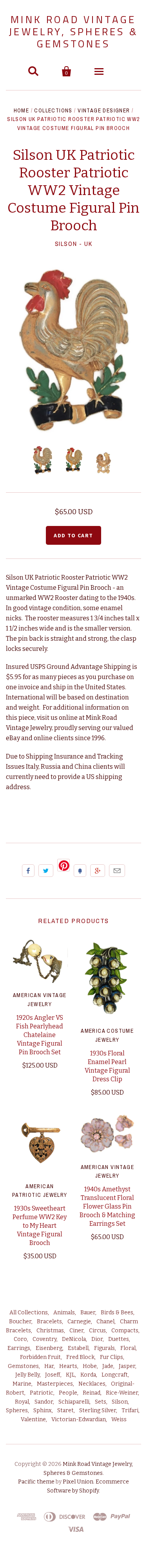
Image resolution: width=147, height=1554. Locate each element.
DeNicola (74, 1339)
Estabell (78, 1348)
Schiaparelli (73, 1402)
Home (21, 110)
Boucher (20, 1321)
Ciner (76, 1330)
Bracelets (49, 1321)
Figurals (104, 1348)
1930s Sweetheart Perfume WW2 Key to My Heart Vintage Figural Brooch (40, 1226)
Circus (97, 1330)
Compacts (124, 1330)
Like (28, 870)
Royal (22, 1402)
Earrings (18, 1348)
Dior (97, 1339)
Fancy (80, 870)
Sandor (43, 1402)
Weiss (119, 1419)
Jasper (127, 1366)
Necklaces (91, 1384)
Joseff (52, 1374)
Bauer (87, 1312)
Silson (120, 1402)
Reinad (91, 1393)
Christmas (50, 1330)
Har (49, 1366)
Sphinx (42, 1410)
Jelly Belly (27, 1374)
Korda (88, 1374)
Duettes (118, 1339)
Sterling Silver (97, 1410)
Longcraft (115, 1374)
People (68, 1393)
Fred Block (80, 1357)
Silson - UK (74, 243)
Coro (20, 1339)
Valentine (33, 1419)
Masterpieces (55, 1384)
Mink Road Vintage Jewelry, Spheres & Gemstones (73, 31)
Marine (22, 1384)
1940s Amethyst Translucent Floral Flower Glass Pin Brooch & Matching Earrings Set (107, 1206)
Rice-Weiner (122, 1393)
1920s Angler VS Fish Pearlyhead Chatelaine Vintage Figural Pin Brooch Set (39, 1035)
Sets (100, 1402)
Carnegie (79, 1321)
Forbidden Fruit (40, 1357)
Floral (128, 1348)
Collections (53, 110)
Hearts (68, 1366)
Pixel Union (78, 1481)
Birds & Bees (117, 1312)
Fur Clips (111, 1357)
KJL (70, 1374)
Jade (107, 1366)
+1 (97, 870)
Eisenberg (49, 1348)
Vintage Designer (104, 110)
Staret (65, 1410)
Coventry (44, 1339)
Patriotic (41, 1393)
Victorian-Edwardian (78, 1419)
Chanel (105, 1321)
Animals (64, 1312)
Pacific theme (36, 1481)
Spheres (17, 1410)
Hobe (90, 1366)
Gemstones (23, 1366)
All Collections (28, 1312)
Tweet (45, 870)
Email (117, 870)
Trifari (130, 1410)
